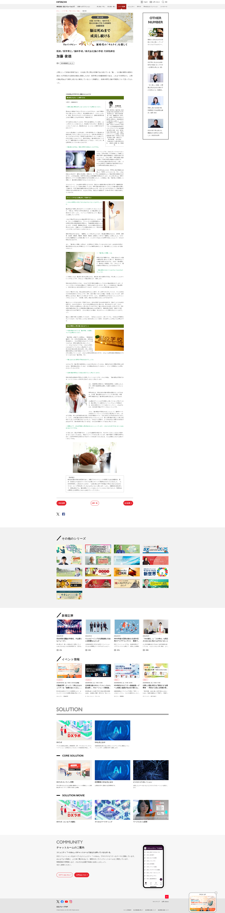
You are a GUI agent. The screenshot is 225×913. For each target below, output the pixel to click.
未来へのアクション (83, 6)
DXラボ (139, 6)
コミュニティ (131, 6)
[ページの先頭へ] (167, 896)
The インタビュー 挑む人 (74, 11)
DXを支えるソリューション (151, 6)
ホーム (58, 11)
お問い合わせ (165, 901)
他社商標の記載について (163, 910)
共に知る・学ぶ (101, 6)
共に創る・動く (111, 6)
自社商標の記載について (150, 910)
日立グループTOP (62, 907)
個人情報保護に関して (138, 910)
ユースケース (163, 6)
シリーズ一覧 (64, 11)
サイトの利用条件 (127, 910)
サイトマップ (156, 901)
